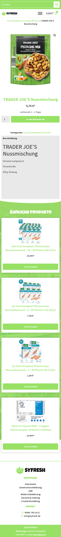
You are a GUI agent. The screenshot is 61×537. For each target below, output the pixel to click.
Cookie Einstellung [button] (30, 501)
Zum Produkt (30, 266)
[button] (54, 35)
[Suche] (57, 4)
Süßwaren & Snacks (23, 21)
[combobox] (27, 4)
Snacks (36, 21)
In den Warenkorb (35, 119)
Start (9, 21)
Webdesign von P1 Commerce (30, 531)
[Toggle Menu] (40, 13)
